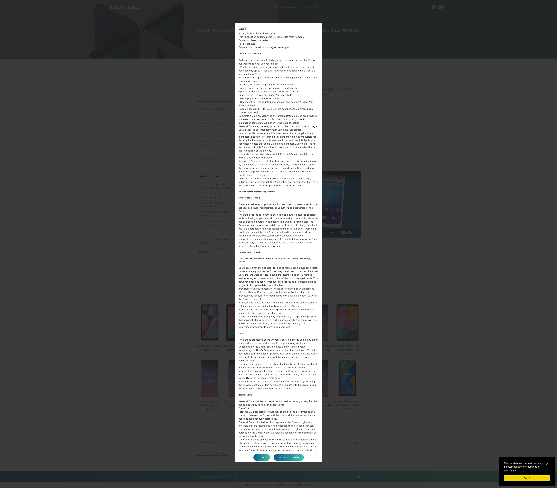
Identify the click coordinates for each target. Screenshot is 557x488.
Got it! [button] (527, 478)
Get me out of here (288, 457)
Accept (262, 457)
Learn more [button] (510, 470)
